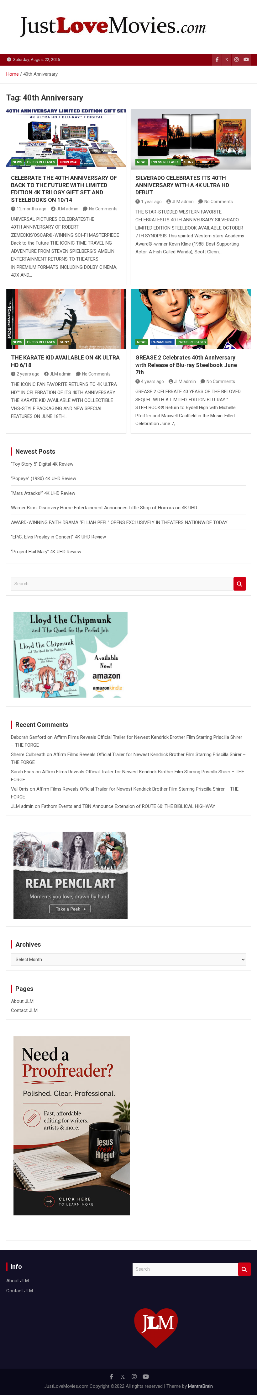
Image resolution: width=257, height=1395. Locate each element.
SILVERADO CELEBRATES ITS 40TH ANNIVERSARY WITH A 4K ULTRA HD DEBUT (182, 185)
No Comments (103, 208)
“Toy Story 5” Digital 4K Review (42, 464)
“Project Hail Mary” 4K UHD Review (46, 551)
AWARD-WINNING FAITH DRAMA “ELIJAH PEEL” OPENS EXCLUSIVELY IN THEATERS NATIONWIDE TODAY (119, 522)
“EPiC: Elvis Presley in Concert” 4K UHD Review (58, 537)
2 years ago (28, 373)
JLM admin (67, 208)
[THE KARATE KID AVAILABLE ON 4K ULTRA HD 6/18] (66, 319)
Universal (69, 162)
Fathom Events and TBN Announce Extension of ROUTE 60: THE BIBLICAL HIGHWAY (128, 806)
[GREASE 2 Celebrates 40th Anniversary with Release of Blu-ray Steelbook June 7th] (191, 319)
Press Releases (41, 162)
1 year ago (151, 201)
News (17, 162)
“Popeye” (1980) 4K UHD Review (43, 478)
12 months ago (31, 208)
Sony (189, 162)
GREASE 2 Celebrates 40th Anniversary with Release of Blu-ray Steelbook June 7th (186, 365)
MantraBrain (200, 1386)
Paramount (162, 342)
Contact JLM (24, 1010)
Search (239, 584)
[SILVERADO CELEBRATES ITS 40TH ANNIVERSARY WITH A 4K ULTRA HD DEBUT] (191, 139)
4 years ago (152, 381)
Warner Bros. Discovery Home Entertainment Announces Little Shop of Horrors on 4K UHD (104, 508)
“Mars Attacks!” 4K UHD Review (43, 493)
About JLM (22, 1001)
